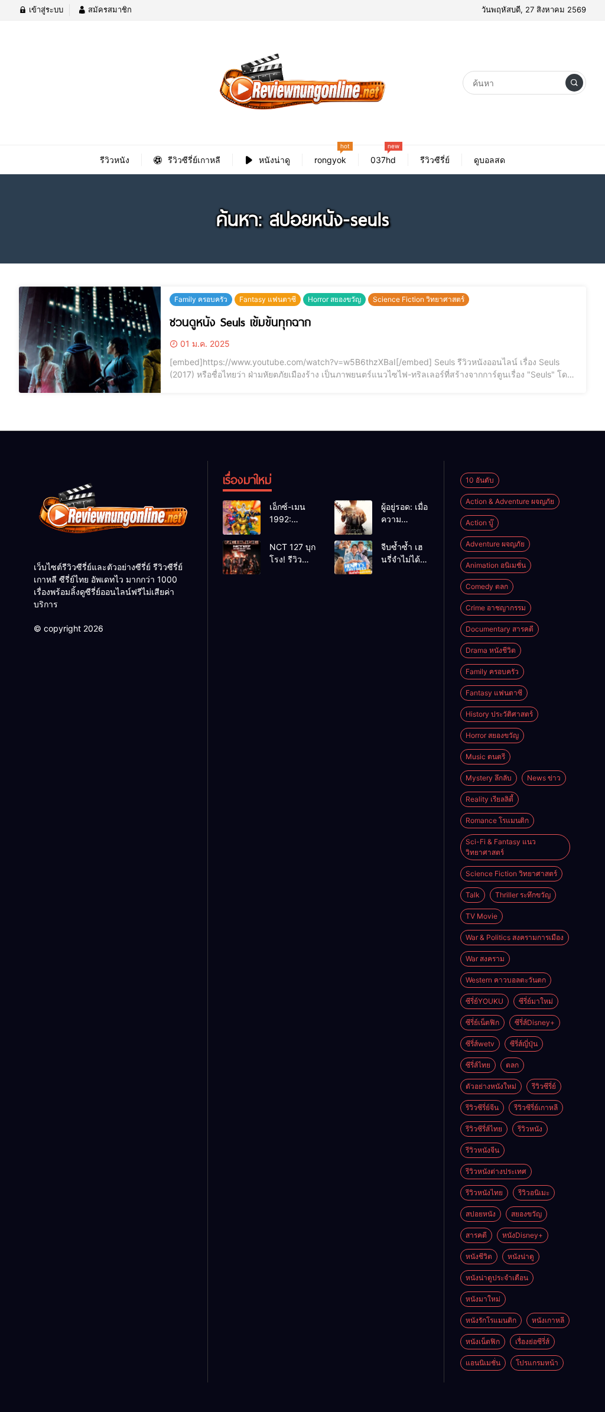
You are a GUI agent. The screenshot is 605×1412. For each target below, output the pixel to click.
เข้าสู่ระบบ (45, 9)
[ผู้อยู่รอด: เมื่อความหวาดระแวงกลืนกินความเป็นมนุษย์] (353, 517)
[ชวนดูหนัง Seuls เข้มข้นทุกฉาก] (90, 340)
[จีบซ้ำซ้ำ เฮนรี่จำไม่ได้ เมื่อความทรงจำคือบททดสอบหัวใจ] (353, 558)
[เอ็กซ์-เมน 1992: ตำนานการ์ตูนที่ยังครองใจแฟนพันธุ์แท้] (242, 517)
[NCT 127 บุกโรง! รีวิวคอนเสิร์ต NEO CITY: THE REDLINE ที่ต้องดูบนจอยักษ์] (242, 558)
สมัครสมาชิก (109, 9)
